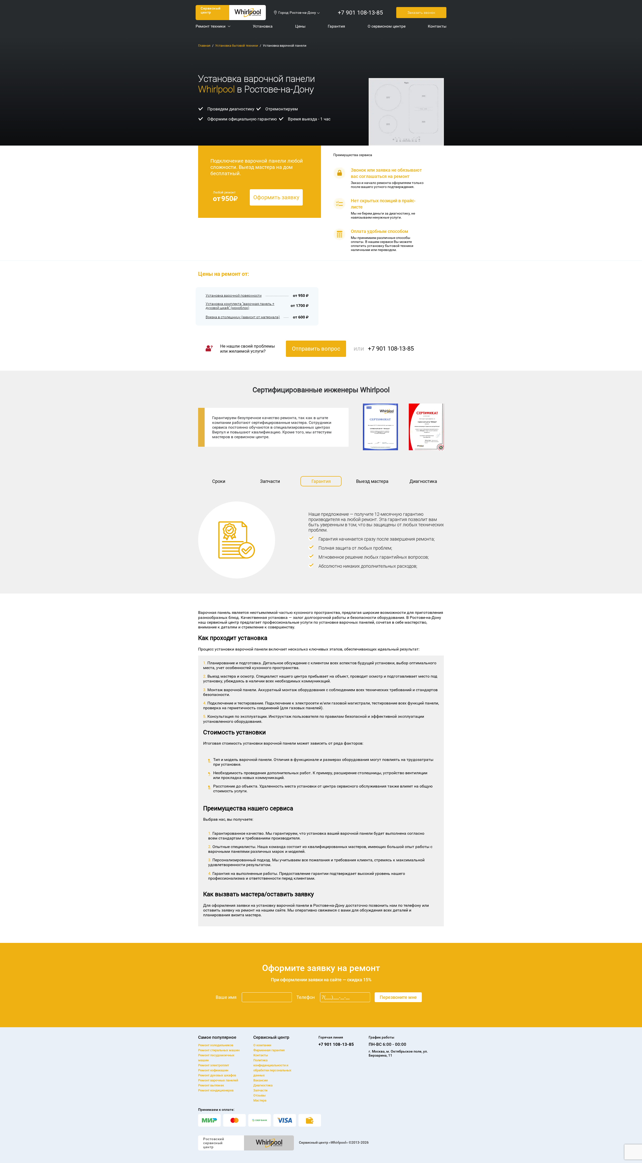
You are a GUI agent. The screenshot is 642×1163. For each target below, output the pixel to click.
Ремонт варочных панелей (218, 1080)
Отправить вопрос (316, 349)
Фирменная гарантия (269, 1050)
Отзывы (259, 1095)
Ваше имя (226, 997)
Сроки (218, 481)
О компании (262, 1045)
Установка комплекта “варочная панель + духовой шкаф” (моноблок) (240, 306)
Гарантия (321, 481)
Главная (204, 45)
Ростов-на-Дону (303, 13)
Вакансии (260, 1080)
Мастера (259, 1100)
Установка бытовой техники (236, 45)
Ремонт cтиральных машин (218, 1050)
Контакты (260, 1055)
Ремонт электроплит (213, 1065)
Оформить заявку (276, 197)
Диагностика (423, 481)
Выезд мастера (372, 481)
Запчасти (270, 481)
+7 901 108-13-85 (360, 12)
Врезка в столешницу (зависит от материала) (243, 317)
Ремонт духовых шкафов (217, 1075)
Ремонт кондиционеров (215, 1090)
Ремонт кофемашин (213, 1070)
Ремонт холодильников (215, 1045)
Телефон (305, 997)
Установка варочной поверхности (234, 295)
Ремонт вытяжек (211, 1085)
